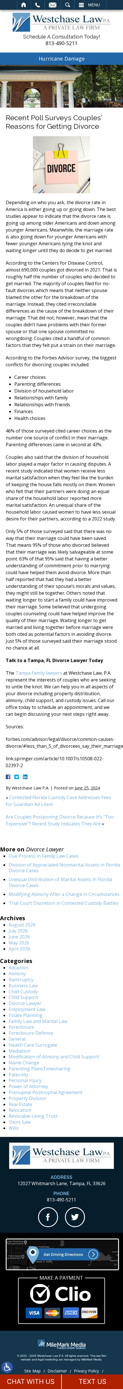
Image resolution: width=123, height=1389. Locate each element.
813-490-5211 (61, 43)
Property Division (27, 1098)
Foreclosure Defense (31, 1033)
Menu (94, 5)
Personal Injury (25, 1080)
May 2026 (19, 943)
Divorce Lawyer (25, 1003)
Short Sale (20, 1122)
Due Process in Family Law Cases (44, 856)
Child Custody (23, 991)
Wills (14, 1128)
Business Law (23, 985)
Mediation (19, 1051)
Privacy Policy (86, 1371)
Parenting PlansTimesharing (39, 1069)
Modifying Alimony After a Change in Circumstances (64, 894)
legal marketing (48, 1359)
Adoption (18, 967)
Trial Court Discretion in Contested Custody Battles (63, 903)
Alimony (17, 973)
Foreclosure (21, 1027)
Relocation (20, 1110)
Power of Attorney (28, 1086)
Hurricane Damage (62, 58)
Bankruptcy (21, 979)
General (17, 1039)
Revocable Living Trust (33, 1116)
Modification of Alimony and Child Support (54, 1057)
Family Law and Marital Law (38, 1021)
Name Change (24, 1063)
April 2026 (19, 949)
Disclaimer (57, 1371)
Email (53, 5)
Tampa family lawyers (38, 673)
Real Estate (20, 1104)
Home (24, 5)
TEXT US (92, 1382)
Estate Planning (25, 1015)
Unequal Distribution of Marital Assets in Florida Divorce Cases (60, 882)
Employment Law (27, 1009)
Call (37, 5)
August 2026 (22, 925)
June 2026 (19, 937)
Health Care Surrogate (33, 1045)
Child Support (23, 997)
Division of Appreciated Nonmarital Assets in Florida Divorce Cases (64, 868)
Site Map (32, 1371)
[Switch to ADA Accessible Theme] (7, 1367)
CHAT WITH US (31, 1382)
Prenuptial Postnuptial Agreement (45, 1092)
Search (67, 5)
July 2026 (18, 931)
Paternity (18, 1075)
